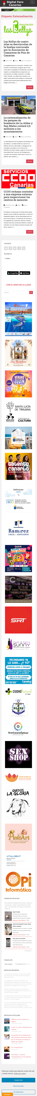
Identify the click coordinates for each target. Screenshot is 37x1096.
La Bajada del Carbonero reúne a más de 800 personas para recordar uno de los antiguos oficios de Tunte (17, 975)
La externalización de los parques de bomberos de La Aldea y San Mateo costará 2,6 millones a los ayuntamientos (18, 124)
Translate (28, 964)
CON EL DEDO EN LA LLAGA (18, 284)
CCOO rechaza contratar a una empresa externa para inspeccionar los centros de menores (18, 196)
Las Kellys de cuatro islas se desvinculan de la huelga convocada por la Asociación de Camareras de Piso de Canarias (18, 48)
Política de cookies (20, 1073)
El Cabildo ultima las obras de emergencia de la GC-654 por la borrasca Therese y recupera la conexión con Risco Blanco (18, 997)
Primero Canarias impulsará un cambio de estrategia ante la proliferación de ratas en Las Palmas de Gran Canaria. (17, 990)
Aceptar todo (19, 1080)
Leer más (29, 87)
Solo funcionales (18, 1086)
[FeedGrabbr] (18, 951)
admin (16, 60)
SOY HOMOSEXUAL (17, 1047)
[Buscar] (31, 292)
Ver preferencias (18, 1092)
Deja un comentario (26, 60)
